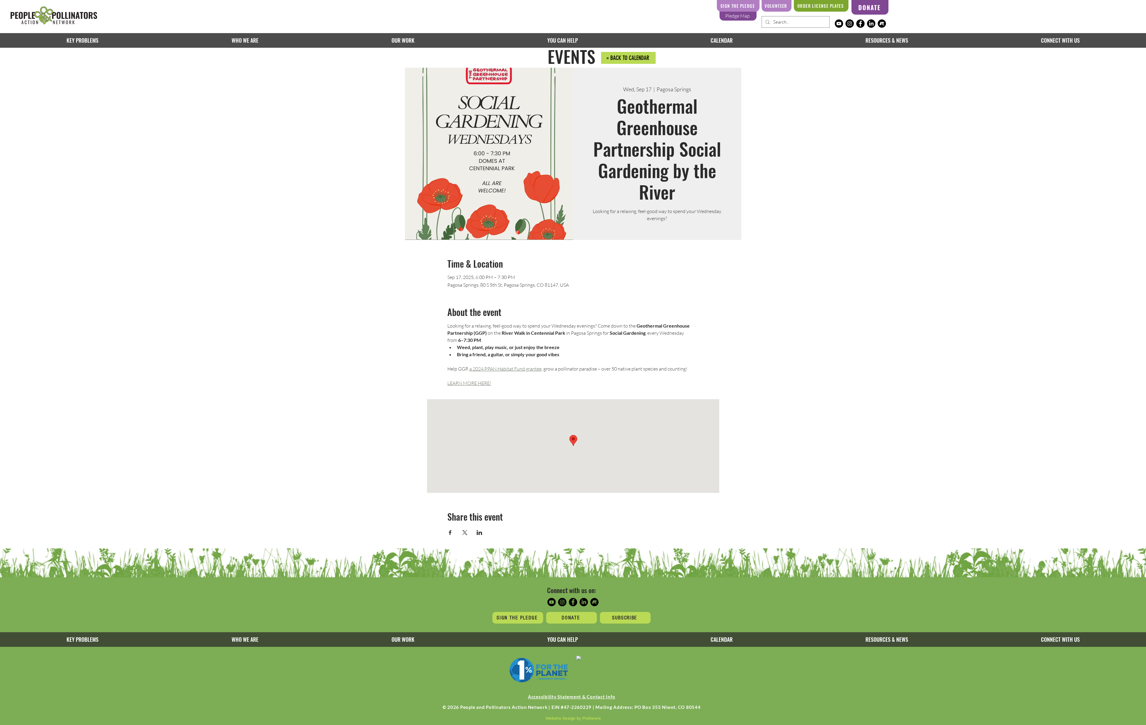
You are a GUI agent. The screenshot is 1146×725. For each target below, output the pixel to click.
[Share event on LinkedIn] (479, 532)
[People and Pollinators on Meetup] (882, 23)
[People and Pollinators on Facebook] (860, 23)
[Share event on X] (465, 532)
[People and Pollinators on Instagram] (849, 23)
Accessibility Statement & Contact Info (571, 696)
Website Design (560, 718)
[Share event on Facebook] (450, 532)
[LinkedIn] (871, 23)
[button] (403, 40)
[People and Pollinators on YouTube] (839, 23)
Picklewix (591, 718)
